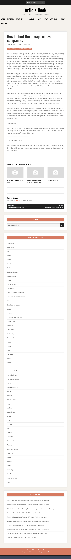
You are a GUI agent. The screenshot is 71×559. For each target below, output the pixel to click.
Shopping (10, 453)
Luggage (9, 404)
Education (30, 19)
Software (9, 461)
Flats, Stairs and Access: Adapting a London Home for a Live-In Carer (28, 500)
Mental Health (11, 412)
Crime (9, 301)
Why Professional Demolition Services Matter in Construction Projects (28, 529)
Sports (9, 465)
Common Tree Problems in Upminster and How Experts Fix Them (27, 533)
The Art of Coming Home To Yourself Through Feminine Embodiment (27, 517)
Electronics (10, 329)
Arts (3, 19)
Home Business (12, 375)
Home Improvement (13, 379)
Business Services (12, 272)
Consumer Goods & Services (16, 297)
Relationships (11, 441)
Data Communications (13, 305)
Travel (9, 474)
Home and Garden (12, 371)
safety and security (12, 449)
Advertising (10, 247)
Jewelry (9, 395)
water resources (12, 478)
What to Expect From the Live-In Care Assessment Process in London (28, 504)
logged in (17, 200)
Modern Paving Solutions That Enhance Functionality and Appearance (28, 521)
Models (9, 416)
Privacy (34, 550)
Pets (8, 428)
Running (9, 445)
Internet (9, 391)
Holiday (9, 362)
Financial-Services (24, 49)
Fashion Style (11, 334)
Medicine (9, 408)
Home (46, 19)
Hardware (10, 354)
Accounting (10, 243)
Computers (20, 19)
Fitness (9, 342)
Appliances (54, 19)
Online (9, 420)
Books (63, 19)
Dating (9, 309)
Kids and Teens (11, 400)
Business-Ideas (11, 276)
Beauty (9, 255)
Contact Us (41, 550)
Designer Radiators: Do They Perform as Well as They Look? (25, 525)
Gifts (8, 350)
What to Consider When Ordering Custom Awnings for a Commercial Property (30, 509)
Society (9, 457)
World (8, 482)
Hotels (9, 383)
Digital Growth (11, 321)
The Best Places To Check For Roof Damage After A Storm (25, 513)
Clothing (4, 23)
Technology (10, 470)
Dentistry (9, 313)
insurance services (12, 387)
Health (39, 19)
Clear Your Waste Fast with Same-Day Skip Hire (21, 537)
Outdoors (10, 424)
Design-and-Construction (14, 317)
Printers (9, 432)
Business (10, 19)
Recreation (10, 437)
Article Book (35, 9)
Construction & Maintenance (15, 292)
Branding (9, 264)
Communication (11, 284)
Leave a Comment (24, 45)
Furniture (9, 346)
